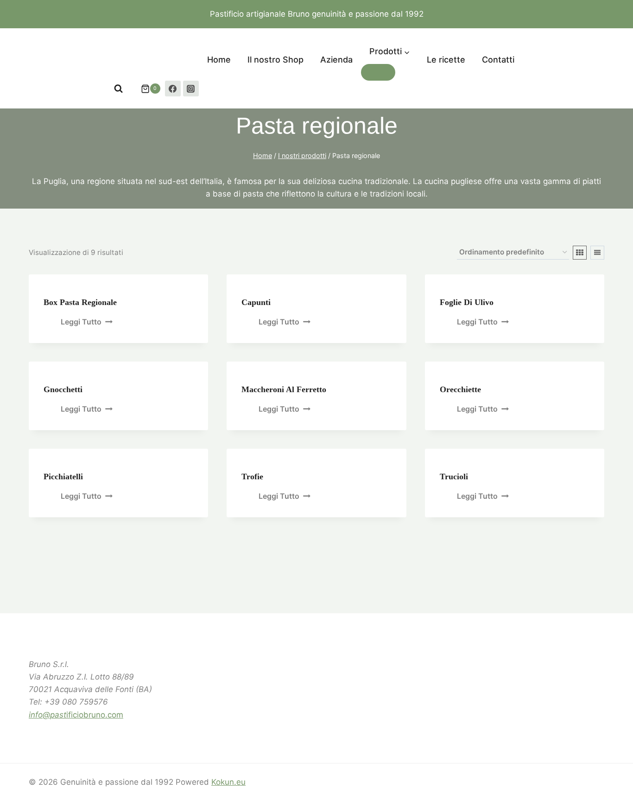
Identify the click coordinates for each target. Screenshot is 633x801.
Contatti (498, 59)
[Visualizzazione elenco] (597, 253)
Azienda (336, 59)
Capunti (256, 302)
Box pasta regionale (80, 302)
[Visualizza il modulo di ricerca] (118, 89)
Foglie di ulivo (467, 302)
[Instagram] (191, 88)
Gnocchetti (63, 389)
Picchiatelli (63, 476)
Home (219, 59)
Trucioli (454, 476)
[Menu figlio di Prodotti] (378, 72)
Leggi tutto (81, 321)
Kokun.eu (228, 782)
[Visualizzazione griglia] (580, 253)
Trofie (252, 476)
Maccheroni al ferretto (283, 389)
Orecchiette (460, 389)
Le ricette (446, 59)
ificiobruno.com (76, 714)
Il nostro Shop (275, 59)
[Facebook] (173, 88)
